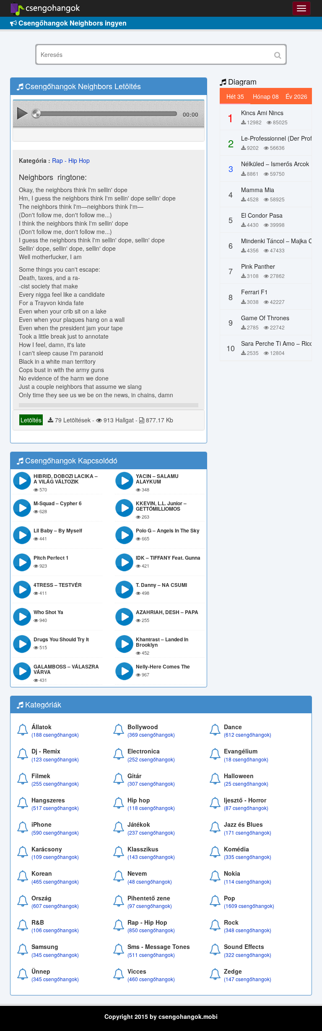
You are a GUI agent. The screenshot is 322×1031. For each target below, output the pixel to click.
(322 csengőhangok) (247, 954)
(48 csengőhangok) (149, 881)
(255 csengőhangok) (55, 783)
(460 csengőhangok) (151, 978)
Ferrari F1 (254, 292)
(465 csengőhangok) (55, 881)
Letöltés (31, 420)
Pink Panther (258, 266)
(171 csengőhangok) (247, 832)
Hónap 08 (266, 96)
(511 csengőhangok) (151, 954)
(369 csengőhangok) (151, 734)
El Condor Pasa (262, 215)
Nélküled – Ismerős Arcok (275, 163)
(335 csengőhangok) (247, 856)
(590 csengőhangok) (55, 832)
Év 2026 (296, 96)
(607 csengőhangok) (55, 905)
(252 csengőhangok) (151, 759)
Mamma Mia (257, 189)
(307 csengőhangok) (151, 783)
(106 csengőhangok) (55, 929)
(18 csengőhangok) (246, 759)
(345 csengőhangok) (55, 954)
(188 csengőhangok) (55, 734)
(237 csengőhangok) (151, 832)
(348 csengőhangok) (247, 929)
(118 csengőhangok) (151, 807)
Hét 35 (235, 96)
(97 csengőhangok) (149, 905)
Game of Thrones (265, 318)
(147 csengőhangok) (247, 978)
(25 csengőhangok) (246, 783)
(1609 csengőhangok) (249, 905)
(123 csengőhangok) (55, 759)
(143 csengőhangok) (151, 856)
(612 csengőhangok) (247, 734)
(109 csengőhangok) (55, 856)
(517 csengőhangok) (55, 807)
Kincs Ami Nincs (262, 112)
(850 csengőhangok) (151, 929)
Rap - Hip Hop (71, 160)
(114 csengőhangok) (247, 881)
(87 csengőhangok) (246, 807)
